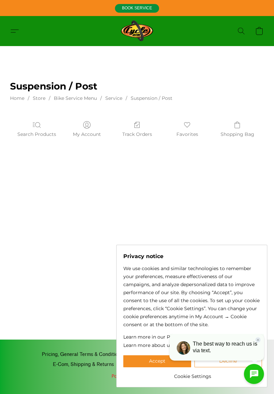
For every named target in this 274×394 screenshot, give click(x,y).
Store (39, 98)
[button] (137, 8)
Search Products (36, 134)
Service (113, 98)
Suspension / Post (151, 98)
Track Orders (137, 134)
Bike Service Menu (75, 98)
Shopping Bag (237, 134)
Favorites (187, 134)
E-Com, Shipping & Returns (83, 364)
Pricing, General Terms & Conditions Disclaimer (95, 354)
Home (17, 98)
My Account (87, 134)
